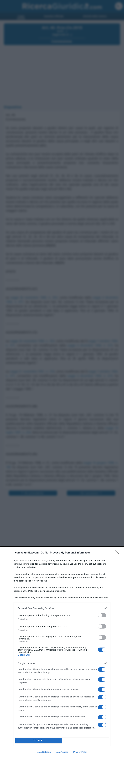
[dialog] (62, 652)
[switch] (102, 615)
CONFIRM (39, 740)
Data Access (62, 752)
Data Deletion (44, 752)
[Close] (118, 553)
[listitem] (62, 608)
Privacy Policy (80, 752)
